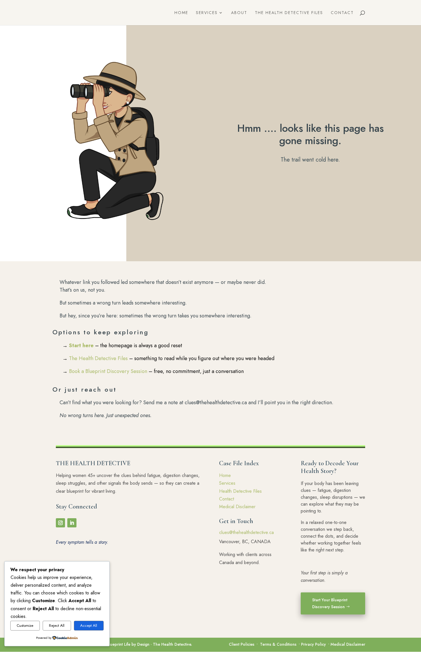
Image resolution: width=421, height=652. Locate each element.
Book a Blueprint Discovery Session (108, 371)
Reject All (56, 625)
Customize (25, 625)
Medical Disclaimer (237, 506)
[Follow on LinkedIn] (71, 522)
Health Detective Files (240, 491)
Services (207, 13)
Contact (342, 13)
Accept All (88, 625)
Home (181, 13)
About (239, 13)
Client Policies (241, 644)
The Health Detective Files (289, 13)
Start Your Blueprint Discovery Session (329, 603)
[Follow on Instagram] (60, 522)
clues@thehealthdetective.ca (246, 532)
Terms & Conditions (278, 644)
